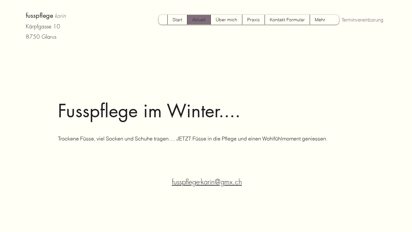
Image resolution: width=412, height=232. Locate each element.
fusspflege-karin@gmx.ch (207, 182)
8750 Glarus (41, 36)
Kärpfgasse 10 (44, 26)
